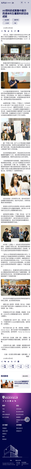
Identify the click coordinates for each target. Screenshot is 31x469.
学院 (3, 411)
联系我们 (4, 439)
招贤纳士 (4, 433)
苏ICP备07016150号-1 (18, 464)
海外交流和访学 (6, 414)
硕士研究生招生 (20, 411)
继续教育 (18, 417)
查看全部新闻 (25, 376)
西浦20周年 (5, 431)
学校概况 (4, 428)
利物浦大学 (19, 431)
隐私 (11, 460)
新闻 (3, 436)
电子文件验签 (5, 417)
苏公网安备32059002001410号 (25, 464)
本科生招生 (19, 409)
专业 (3, 409)
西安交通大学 (19, 428)
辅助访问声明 (18, 460)
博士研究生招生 (20, 414)
